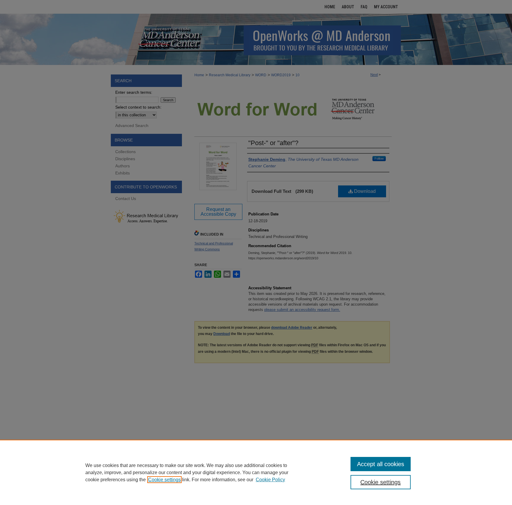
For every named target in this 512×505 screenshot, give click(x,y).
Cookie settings (164, 479)
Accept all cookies (380, 464)
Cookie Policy (270, 479)
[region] (256, 472)
